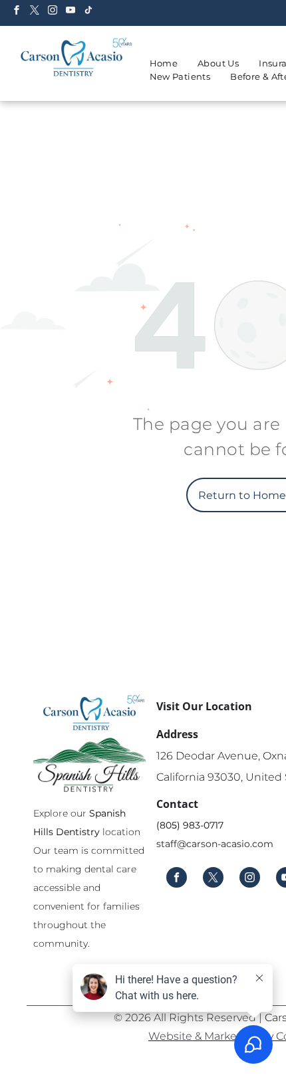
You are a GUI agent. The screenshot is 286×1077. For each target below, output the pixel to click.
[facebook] (16, 11)
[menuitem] (164, 63)
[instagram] (52, 11)
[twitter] (34, 11)
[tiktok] (88, 11)
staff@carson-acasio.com (214, 844)
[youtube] (70, 11)
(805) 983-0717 (189, 825)
